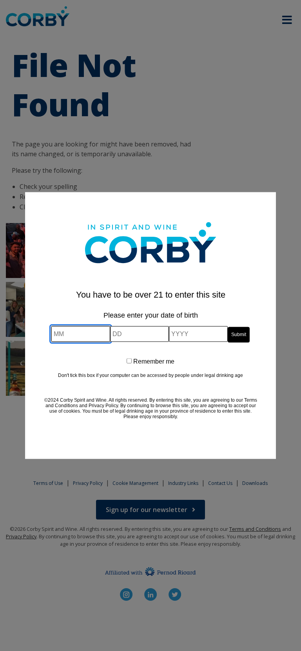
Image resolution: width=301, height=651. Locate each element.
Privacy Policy (103, 405)
